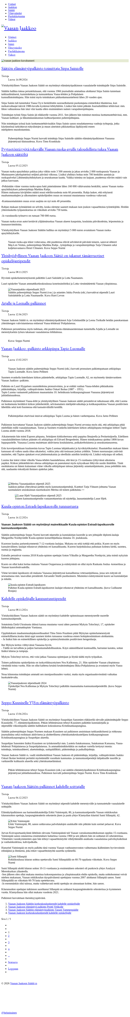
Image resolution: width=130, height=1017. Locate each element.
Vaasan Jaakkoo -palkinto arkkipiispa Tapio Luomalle (43, 348)
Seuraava (13, 962)
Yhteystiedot (15, 13)
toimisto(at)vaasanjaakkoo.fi (16, 1003)
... (9, 955)
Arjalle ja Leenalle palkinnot (23, 303)
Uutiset (12, 4)
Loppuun (13, 968)
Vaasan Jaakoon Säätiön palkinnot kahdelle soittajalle (43, 786)
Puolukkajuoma (16, 16)
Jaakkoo (12, 7)
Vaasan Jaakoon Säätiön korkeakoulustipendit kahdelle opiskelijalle (44, 903)
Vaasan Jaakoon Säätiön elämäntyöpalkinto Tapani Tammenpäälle (43, 909)
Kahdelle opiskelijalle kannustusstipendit (33, 598)
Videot (11, 19)
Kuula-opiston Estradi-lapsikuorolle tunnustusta (39, 506)
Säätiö (11, 10)
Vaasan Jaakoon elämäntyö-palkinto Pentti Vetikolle (35, 906)
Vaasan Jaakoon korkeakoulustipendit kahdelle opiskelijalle (39, 912)
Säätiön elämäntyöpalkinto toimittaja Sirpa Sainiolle (42, 68)
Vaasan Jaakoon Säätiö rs (23, 983)
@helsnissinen (9, 1012)
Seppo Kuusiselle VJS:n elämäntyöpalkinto (35, 702)
